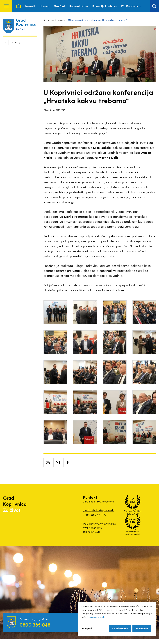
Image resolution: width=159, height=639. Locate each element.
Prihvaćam (142, 628)
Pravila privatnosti (95, 617)
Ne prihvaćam (120, 628)
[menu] (6, 6)
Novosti (30, 6)
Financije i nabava (104, 6)
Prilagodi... (88, 628)
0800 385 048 (35, 625)
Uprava (44, 6)
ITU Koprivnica (131, 6)
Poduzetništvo (78, 6)
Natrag (16, 42)
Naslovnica (18, 6)
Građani (59, 6)
